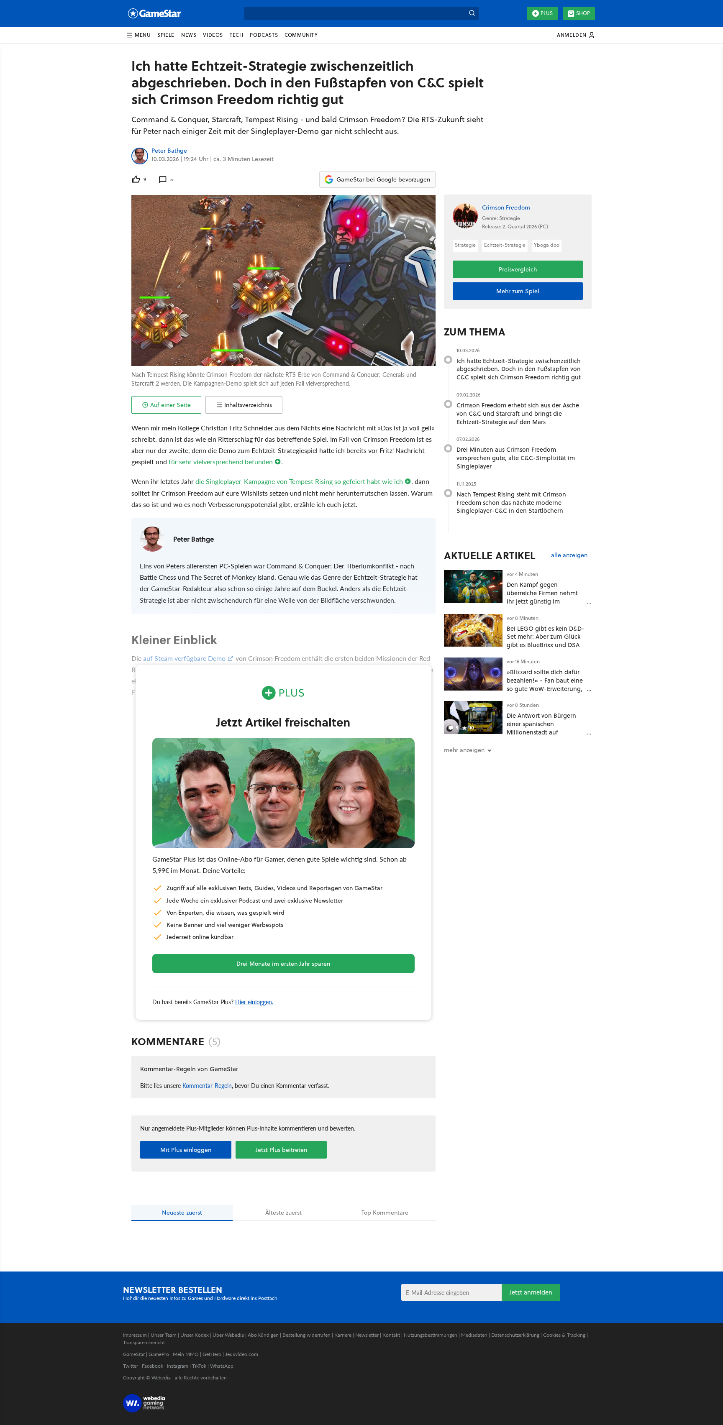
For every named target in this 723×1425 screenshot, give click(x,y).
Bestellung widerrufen (306, 1334)
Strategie (465, 244)
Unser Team (164, 1334)
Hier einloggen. (254, 1002)
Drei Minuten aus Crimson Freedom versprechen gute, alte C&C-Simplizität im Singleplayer (515, 458)
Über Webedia (228, 1334)
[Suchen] (472, 13)
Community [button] (301, 34)
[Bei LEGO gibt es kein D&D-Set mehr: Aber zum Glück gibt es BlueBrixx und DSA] (473, 630)
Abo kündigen (263, 1334)
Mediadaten (474, 1334)
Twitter (130, 1365)
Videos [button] (213, 34)
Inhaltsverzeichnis (248, 405)
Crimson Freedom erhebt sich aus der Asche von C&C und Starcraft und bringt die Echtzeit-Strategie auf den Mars (517, 413)
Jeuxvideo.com (241, 1354)
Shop (583, 13)
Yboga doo (546, 244)
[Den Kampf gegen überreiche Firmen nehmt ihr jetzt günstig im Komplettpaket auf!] (473, 586)
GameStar (134, 1354)
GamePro (159, 1354)
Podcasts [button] (264, 34)
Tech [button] (236, 34)
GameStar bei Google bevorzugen (383, 179)
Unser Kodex (194, 1334)
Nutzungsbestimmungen (430, 1334)
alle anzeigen (569, 555)
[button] (138, 35)
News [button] (188, 34)
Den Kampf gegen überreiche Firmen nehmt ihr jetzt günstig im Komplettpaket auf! (542, 597)
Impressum (135, 1334)
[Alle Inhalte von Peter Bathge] (139, 156)
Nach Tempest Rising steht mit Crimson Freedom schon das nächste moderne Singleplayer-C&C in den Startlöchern (511, 502)
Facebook (152, 1365)
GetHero (212, 1354)
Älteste (283, 1212)
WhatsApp (221, 1365)
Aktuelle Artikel (490, 555)
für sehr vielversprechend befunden (221, 461)
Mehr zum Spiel (517, 291)
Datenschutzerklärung (515, 1334)
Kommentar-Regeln (207, 1085)
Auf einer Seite (170, 405)
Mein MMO (186, 1354)
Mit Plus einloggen (185, 1150)
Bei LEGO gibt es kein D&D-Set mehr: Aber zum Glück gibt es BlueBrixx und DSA (546, 637)
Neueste (182, 1212)
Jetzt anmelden (531, 1292)
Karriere (342, 1334)
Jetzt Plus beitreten (281, 1150)
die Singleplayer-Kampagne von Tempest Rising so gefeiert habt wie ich (299, 481)
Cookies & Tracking (564, 1334)
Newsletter (367, 1334)
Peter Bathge (169, 151)
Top (385, 1212)
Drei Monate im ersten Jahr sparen (283, 963)
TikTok (199, 1365)
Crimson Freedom (506, 207)
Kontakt (391, 1334)
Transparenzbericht (144, 1342)
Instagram (177, 1365)
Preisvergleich (518, 269)
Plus (547, 13)
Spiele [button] (165, 34)
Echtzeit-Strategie (505, 244)
